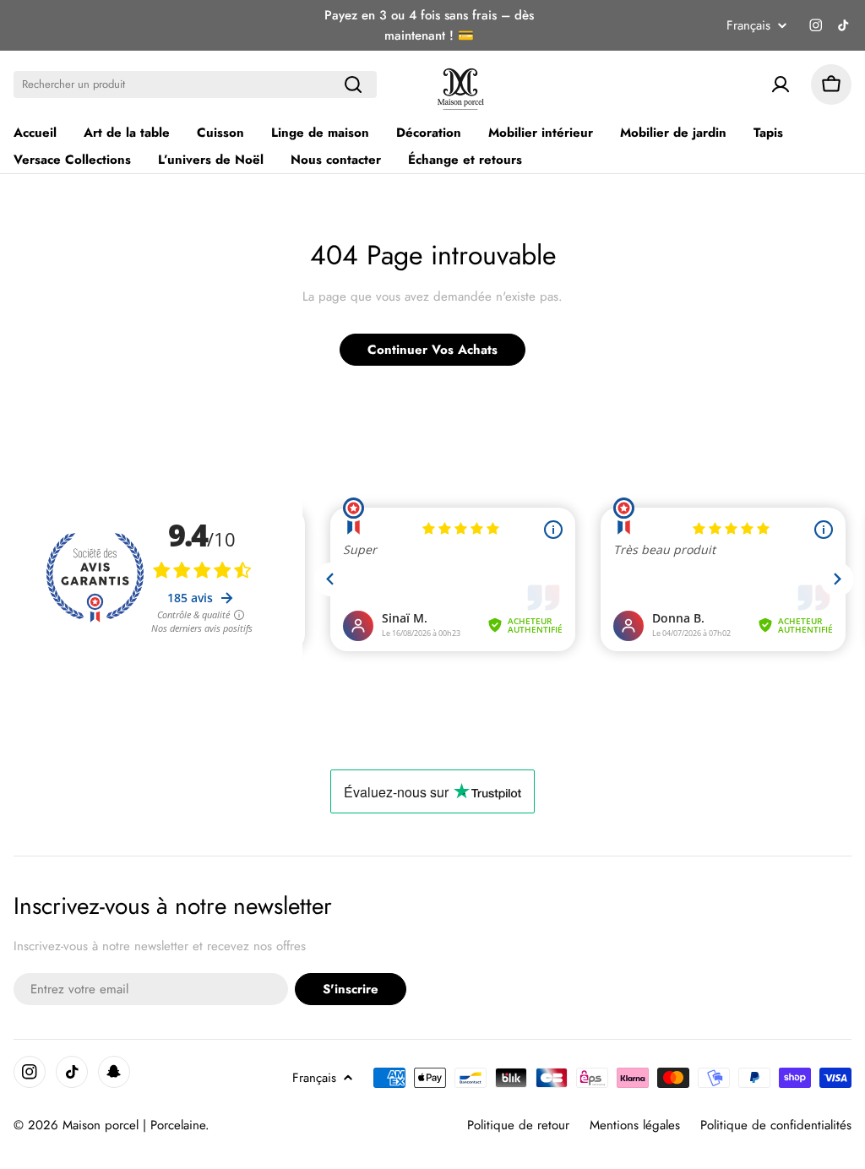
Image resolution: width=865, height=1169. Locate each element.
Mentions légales (635, 1125)
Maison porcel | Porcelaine (134, 1125)
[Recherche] (353, 84)
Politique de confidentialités (775, 1125)
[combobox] (195, 84)
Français (748, 25)
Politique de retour (518, 1125)
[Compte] (780, 84)
